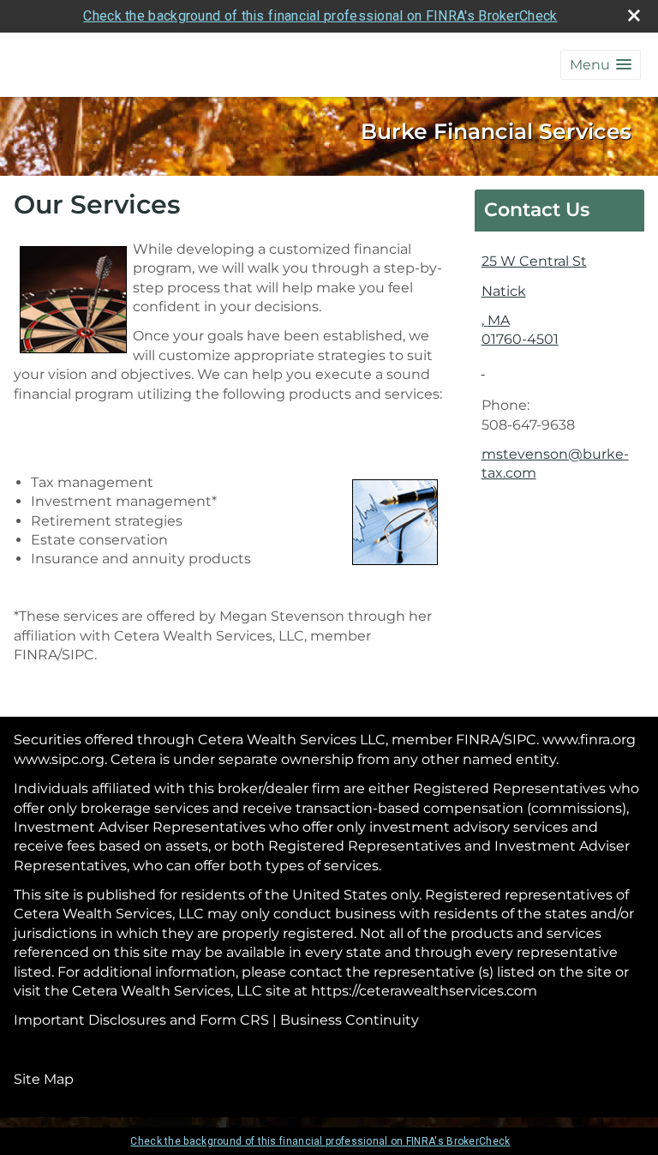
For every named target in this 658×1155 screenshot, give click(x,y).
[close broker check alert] (634, 15)
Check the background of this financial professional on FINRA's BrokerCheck (320, 16)
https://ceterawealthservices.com (424, 991)
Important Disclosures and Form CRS (141, 1020)
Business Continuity (349, 1020)
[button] (600, 65)
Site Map (44, 1079)
